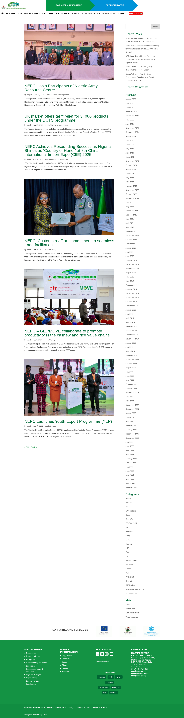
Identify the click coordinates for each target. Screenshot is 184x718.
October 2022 (131, 194)
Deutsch (113, 693)
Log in (128, 604)
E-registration (31, 659)
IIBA (127, 548)
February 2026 (131, 111)
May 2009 (130, 380)
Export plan (30, 666)
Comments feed (132, 613)
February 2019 (131, 285)
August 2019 (131, 273)
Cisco (128, 515)
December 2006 (132, 434)
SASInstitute (131, 585)
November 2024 (132, 128)
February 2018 (131, 326)
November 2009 (132, 359)
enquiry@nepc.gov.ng (140, 673)
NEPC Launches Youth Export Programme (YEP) (68, 421)
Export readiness (33, 656)
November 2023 (132, 161)
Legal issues (31, 684)
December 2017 (132, 330)
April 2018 (130, 318)
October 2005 (131, 463)
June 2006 (130, 446)
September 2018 (132, 306)
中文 (110, 677)
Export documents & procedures (34, 670)
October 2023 (131, 165)
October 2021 (131, 215)
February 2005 (131, 487)
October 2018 (131, 302)
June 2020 (130, 256)
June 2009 (130, 376)
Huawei (129, 544)
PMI (127, 573)
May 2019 (130, 281)
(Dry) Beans (67, 656)
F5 (127, 527)
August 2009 (131, 368)
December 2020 (132, 235)
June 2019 (130, 277)
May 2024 (130, 149)
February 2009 (131, 384)
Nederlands (104, 687)
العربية (119, 677)
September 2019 (132, 268)
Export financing (32, 681)
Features (129, 531)
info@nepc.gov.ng (138, 676)
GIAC (128, 540)
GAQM (128, 536)
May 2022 (130, 206)
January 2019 (131, 289)
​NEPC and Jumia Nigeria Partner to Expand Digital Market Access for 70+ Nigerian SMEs (141, 59)
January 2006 (131, 459)
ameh (29, 125)
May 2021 (130, 219)
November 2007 (132, 405)
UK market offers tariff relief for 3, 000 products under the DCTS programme (66, 118)
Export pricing (31, 678)
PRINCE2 (130, 577)
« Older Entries (30, 447)
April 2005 (130, 479)
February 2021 (131, 231)
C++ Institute (131, 511)
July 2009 (129, 372)
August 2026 (131, 99)
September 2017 (132, 335)
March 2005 (130, 483)
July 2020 (129, 252)
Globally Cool (41, 714)
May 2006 (130, 450)
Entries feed (130, 609)
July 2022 (129, 202)
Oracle (128, 569)
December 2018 (132, 293)
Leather (65, 668)
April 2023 (130, 182)
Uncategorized (63, 95)
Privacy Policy (100, 707)
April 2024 (130, 153)
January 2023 (131, 186)
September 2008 (132, 392)
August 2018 (131, 310)
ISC (127, 552)
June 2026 (130, 107)
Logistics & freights (34, 674)
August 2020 (131, 248)
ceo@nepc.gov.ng (138, 671)
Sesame (65, 671)
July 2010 (129, 347)
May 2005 (130, 475)
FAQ (71, 707)
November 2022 (132, 190)
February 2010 (131, 355)
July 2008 (129, 397)
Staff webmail (103, 662)
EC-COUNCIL (131, 523)
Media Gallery (51, 95)
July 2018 (129, 314)
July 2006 (129, 442)
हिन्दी (104, 693)
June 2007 (130, 417)
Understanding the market (36, 663)
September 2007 (132, 409)
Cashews (66, 659)
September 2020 (132, 244)
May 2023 (130, 178)
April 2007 (130, 421)
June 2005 (130, 471)
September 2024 (132, 132)
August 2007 (131, 413)
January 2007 (131, 430)
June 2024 (130, 144)
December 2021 (132, 211)
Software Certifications (135, 589)
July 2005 (129, 467)
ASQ (128, 507)
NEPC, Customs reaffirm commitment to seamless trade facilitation (69, 243)
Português (116, 687)
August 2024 (131, 136)
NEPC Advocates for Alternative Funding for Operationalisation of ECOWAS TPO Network (142, 49)
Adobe (128, 498)
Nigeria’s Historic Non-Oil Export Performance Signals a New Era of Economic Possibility (140, 77)
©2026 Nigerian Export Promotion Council (45, 707)
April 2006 (130, 454)
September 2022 (132, 198)
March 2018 (130, 322)
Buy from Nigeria (115, 5)
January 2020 (131, 260)
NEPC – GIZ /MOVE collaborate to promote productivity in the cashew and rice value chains (67, 333)
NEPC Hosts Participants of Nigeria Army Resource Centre (61, 88)
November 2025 (132, 116)
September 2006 (132, 438)
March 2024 (130, 157)
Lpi (127, 556)
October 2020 (131, 240)
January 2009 (131, 388)
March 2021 (130, 227)
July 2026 (129, 103)
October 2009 (131, 364)
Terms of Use (82, 707)
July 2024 (129, 140)
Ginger (64, 665)
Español (110, 682)
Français (102, 677)
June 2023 (130, 173)
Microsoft (129, 564)
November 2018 (132, 297)
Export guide (31, 653)
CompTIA (129, 519)
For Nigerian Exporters (69, 5)
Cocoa (64, 662)
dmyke (29, 95)
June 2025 (130, 120)
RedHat (129, 581)
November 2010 (132, 339)
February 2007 (131, 425)
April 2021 (130, 223)
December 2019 (132, 264)
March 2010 (130, 351)
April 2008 (130, 401)
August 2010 (131, 343)
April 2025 (130, 124)
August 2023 (131, 169)
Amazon (129, 502)
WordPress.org (132, 617)
